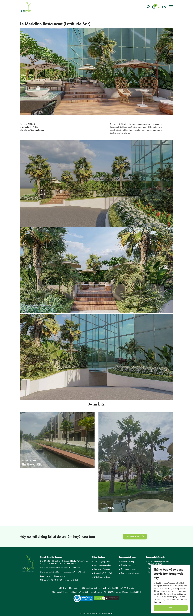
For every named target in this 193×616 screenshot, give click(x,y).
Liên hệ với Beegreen (102, 569)
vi (158, 7)
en (164, 7)
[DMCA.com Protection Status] (106, 598)
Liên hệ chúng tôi (135, 536)
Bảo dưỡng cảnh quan (130, 573)
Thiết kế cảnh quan (128, 565)
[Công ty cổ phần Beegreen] (26, 6)
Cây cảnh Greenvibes (102, 565)
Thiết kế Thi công (127, 561)
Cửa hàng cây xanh (101, 561)
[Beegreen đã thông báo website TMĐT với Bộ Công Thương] (83, 598)
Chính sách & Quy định (103, 573)
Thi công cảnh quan (128, 569)
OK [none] (170, 608)
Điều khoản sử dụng (102, 577)
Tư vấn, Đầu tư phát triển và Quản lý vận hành (159, 562)
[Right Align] (148, 7)
